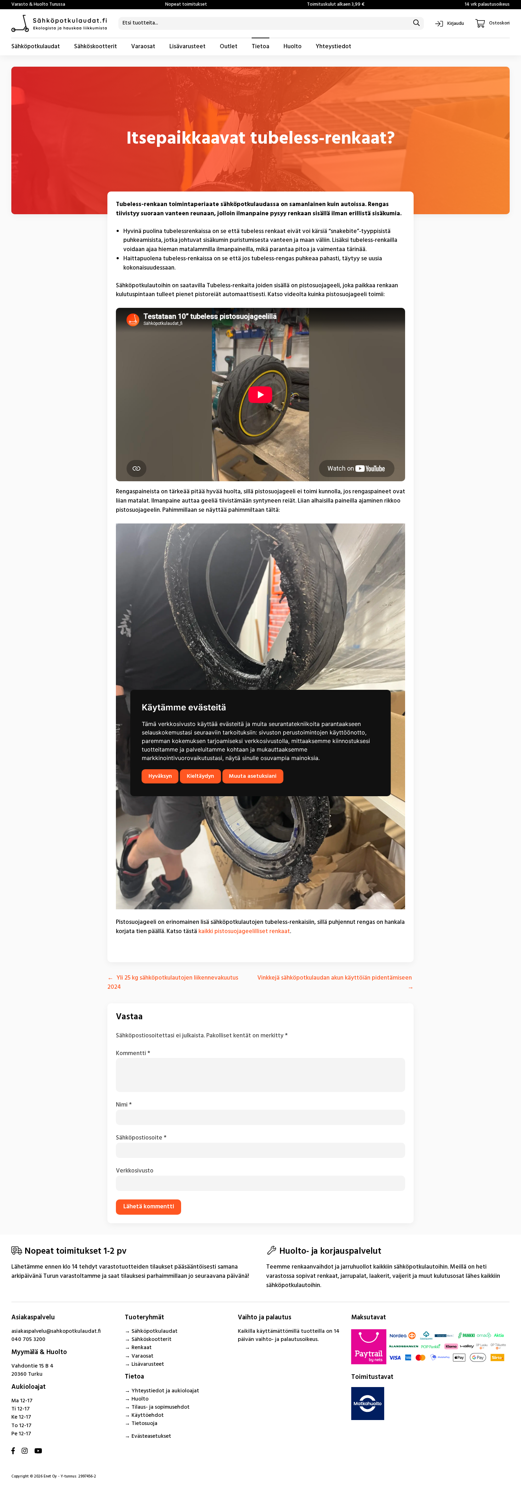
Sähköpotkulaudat (35, 46)
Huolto (293, 46)
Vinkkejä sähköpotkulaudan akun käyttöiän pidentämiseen (334, 978)
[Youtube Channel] (38, 1451)
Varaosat (143, 46)
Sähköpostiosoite (141, 1138)
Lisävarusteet (187, 46)
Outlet (228, 46)
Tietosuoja (144, 1423)
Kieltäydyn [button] (200, 776)
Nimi (124, 1105)
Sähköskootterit (95, 46)
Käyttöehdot (147, 1415)
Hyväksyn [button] (160, 776)
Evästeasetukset (151, 1436)
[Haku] (416, 23)
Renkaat (141, 1347)
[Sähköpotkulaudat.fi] (59, 23)
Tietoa (260, 46)
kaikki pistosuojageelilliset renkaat (244, 931)
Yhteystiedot (333, 46)
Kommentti (133, 1053)
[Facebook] (13, 1451)
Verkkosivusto (134, 1171)
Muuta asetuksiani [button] (252, 776)
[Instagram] (25, 1451)
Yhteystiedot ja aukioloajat (165, 1391)
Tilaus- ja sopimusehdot (160, 1407)
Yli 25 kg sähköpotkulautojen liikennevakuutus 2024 (172, 982)
